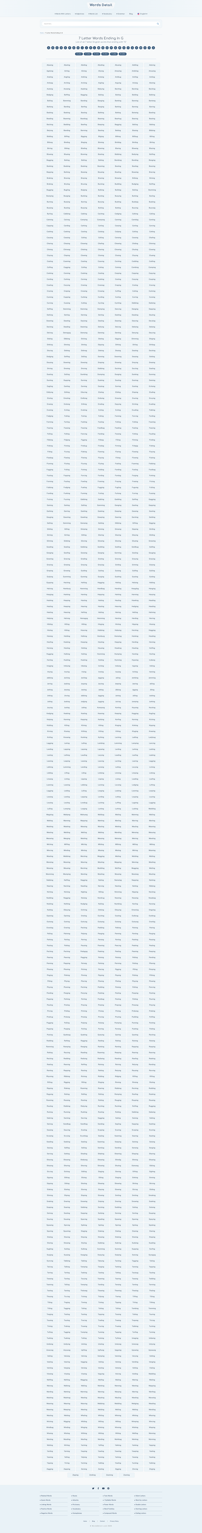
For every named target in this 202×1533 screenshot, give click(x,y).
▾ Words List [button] (93, 14)
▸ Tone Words (107, 1496)
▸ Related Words (46, 1496)
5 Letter (96, 54)
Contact (102, 1521)
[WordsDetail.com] (101, 7)
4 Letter (87, 54)
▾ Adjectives (79, 14)
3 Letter (78, 54)
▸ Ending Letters (140, 1513)
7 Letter (113, 54)
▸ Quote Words (45, 1500)
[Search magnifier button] (157, 23)
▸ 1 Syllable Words (109, 1500)
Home (42, 33)
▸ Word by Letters (140, 1500)
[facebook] (98, 1488)
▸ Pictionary (75, 1504)
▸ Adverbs (74, 1500)
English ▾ (143, 14)
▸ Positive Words (46, 1509)
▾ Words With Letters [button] (63, 14)
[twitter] (93, 1488)
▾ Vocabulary (107, 14)
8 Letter (122, 54)
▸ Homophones (76, 1513)
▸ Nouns (74, 1496)
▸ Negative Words (46, 1513)
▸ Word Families (108, 1509)
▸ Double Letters (140, 1504)
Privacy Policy (114, 1521)
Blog (131, 14)
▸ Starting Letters (140, 1509)
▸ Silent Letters (139, 1496)
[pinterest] (108, 1488)
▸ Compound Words (110, 1513)
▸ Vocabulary (76, 1509)
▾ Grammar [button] (120, 14)
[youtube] (103, 1488)
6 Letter (105, 54)
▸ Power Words (108, 1504)
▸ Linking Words (45, 1504)
